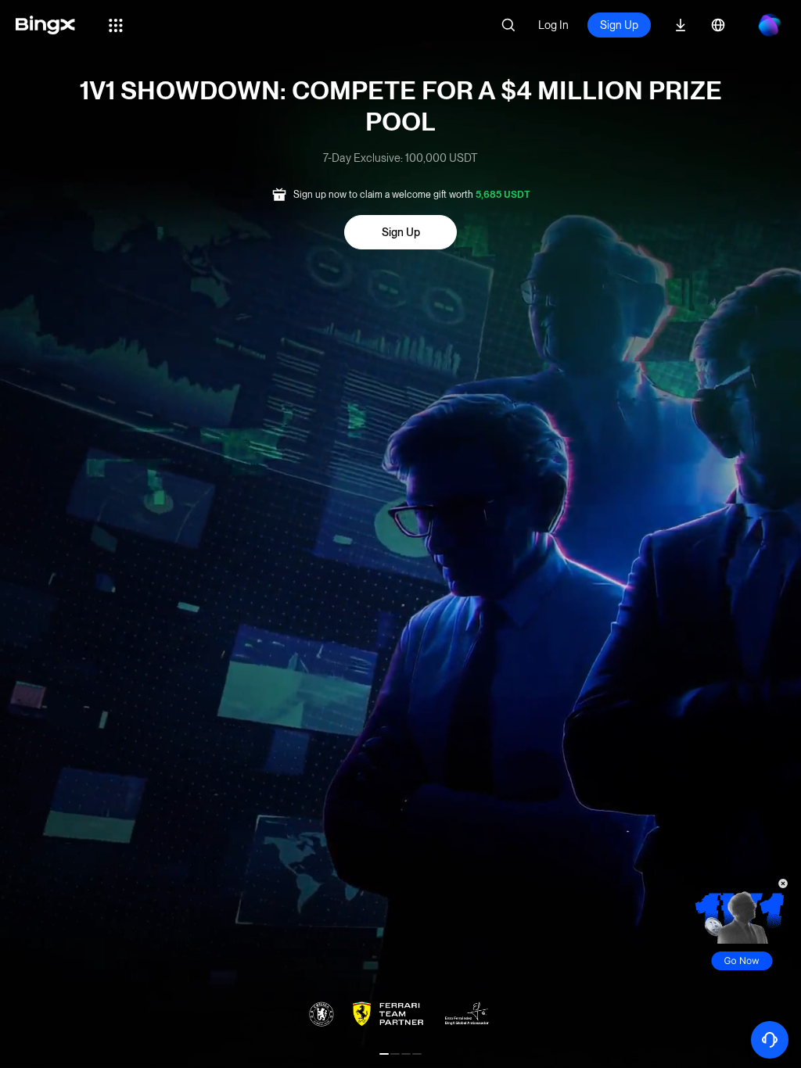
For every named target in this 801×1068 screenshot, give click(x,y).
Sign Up (619, 25)
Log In (553, 25)
